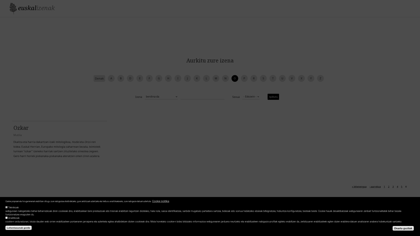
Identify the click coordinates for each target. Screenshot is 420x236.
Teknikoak (13, 207)
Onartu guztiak (403, 228)
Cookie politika (160, 201)
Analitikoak (14, 218)
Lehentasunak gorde (18, 228)
